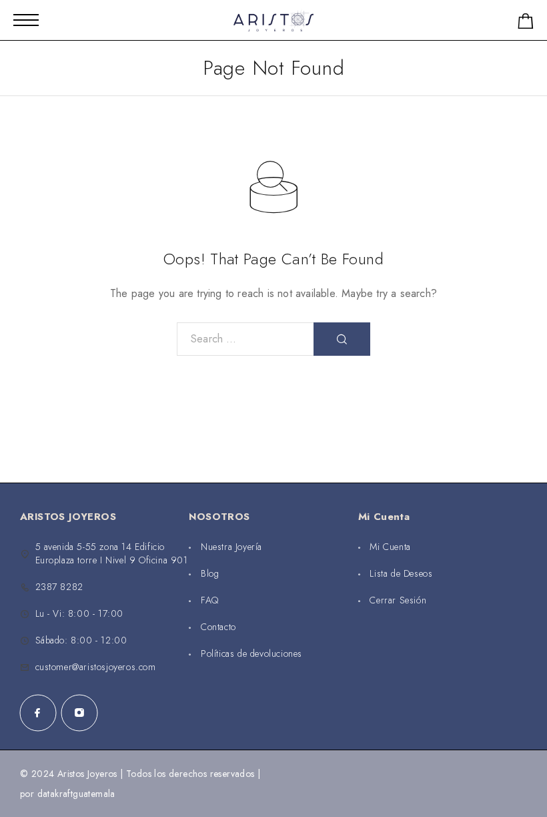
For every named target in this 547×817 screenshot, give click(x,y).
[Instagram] (79, 713)
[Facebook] (38, 713)
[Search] (342, 339)
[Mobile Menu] (26, 20)
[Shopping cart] (526, 23)
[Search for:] (245, 339)
